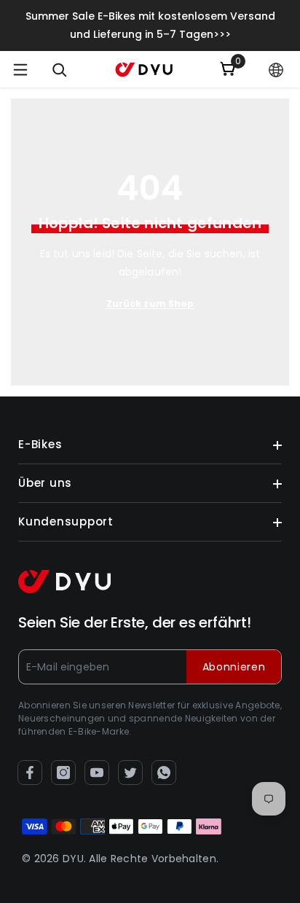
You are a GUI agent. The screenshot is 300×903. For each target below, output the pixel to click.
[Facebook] (30, 772)
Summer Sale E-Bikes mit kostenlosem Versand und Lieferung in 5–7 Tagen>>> (150, 25)
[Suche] (59, 70)
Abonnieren (234, 667)
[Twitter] (130, 772)
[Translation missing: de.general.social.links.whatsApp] (163, 772)
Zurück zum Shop (150, 303)
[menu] (20, 69)
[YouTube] (96, 772)
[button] (276, 70)
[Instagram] (63, 772)
